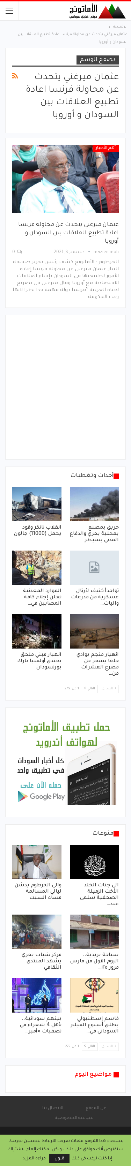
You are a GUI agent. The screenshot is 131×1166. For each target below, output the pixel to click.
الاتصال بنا (52, 1108)
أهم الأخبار (106, 148)
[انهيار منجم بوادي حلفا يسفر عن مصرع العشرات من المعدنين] (94, 631)
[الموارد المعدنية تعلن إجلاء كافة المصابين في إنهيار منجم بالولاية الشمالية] (36, 568)
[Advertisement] (65, 387)
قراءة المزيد (34, 1158)
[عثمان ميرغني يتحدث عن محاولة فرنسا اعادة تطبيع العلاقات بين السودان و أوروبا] (65, 179)
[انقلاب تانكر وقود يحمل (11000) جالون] (36, 504)
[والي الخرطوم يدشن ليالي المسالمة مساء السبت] (36, 862)
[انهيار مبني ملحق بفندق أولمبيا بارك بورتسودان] (36, 631)
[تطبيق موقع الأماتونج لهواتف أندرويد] (66, 763)
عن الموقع (96, 1108)
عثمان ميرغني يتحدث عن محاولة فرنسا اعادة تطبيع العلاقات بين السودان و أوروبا (68, 233)
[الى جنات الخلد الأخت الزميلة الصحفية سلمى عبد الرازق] (94, 862)
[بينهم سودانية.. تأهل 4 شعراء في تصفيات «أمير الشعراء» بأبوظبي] (36, 995)
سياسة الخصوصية (74, 1118)
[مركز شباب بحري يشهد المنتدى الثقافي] (36, 932)
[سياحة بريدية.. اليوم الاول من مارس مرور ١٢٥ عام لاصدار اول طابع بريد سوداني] (94, 932)
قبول (59, 1158)
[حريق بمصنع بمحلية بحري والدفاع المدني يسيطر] (94, 504)
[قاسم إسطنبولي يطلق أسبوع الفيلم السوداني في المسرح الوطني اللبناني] (94, 995)
